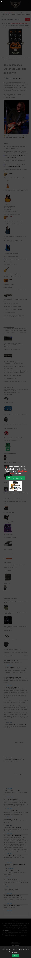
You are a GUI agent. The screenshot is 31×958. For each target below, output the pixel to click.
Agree (15, 955)
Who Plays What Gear (15, 478)
